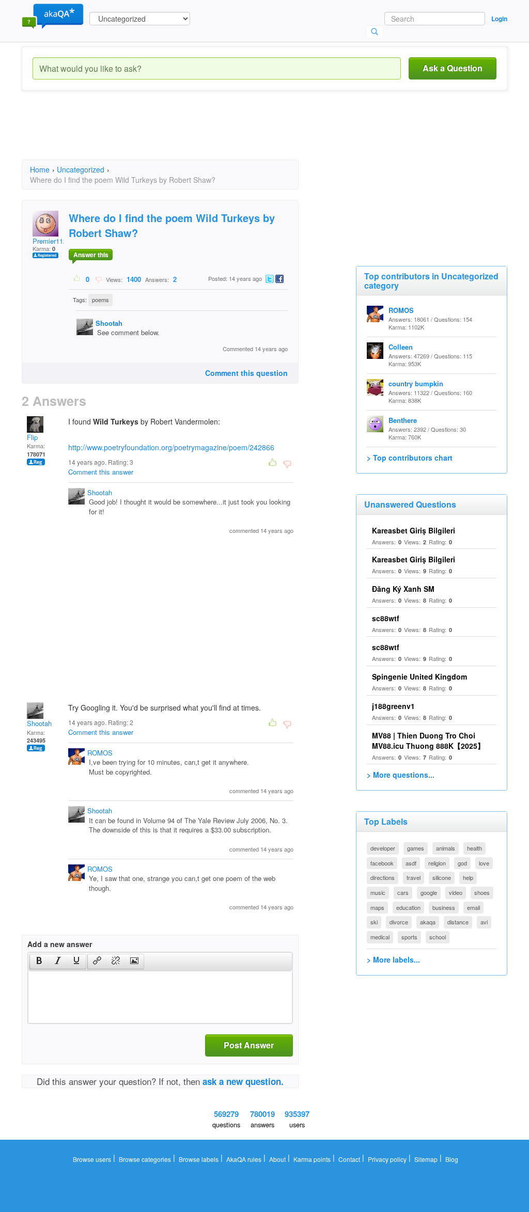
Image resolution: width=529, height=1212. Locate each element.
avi (484, 922)
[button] (39, 961)
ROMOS (100, 753)
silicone (441, 877)
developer (382, 848)
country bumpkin (415, 383)
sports (409, 937)
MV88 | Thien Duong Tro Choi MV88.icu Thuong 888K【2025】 (428, 740)
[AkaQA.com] (52, 15)
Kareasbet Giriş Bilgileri (413, 530)
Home (40, 169)
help (468, 877)
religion (437, 863)
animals (445, 848)
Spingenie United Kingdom (419, 676)
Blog (451, 1159)
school (437, 937)
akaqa (427, 922)
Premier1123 (51, 241)
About (277, 1159)
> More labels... (393, 959)
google (429, 892)
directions (382, 877)
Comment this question (246, 373)
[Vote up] (77, 279)
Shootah (109, 323)
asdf (411, 863)
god (462, 863)
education (408, 907)
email (473, 907)
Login (499, 18)
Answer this (90, 254)
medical (380, 937)
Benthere (402, 420)
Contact (349, 1159)
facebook (382, 863)
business (443, 907)
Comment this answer (100, 472)
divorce (399, 922)
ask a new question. (243, 1081)
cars (403, 892)
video (455, 892)
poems (100, 299)
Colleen (400, 347)
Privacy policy (387, 1159)
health (474, 848)
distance (458, 922)
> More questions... (400, 774)
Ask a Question (453, 68)
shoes (482, 892)
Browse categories (145, 1159)
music (377, 892)
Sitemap (426, 1159)
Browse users (92, 1159)
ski (374, 922)
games (415, 848)
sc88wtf (385, 618)
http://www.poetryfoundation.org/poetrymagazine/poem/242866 (171, 447)
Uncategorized (80, 169)
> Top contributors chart (410, 457)
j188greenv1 (393, 706)
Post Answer (249, 1045)
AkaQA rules (243, 1159)
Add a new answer (59, 944)
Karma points (312, 1159)
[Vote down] (98, 279)
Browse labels (199, 1159)
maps (377, 907)
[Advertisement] (210, 134)
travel (414, 877)
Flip (32, 437)
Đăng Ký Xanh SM (403, 589)
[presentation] (39, 961)
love (484, 863)
